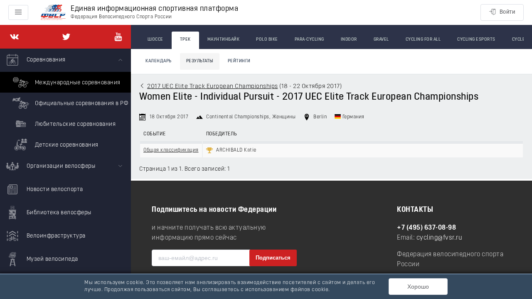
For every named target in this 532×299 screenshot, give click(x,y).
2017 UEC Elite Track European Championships (212, 86)
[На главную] (53, 13)
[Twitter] (66, 36)
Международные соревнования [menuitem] (77, 83)
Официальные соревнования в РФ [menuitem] (80, 103)
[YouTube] (118, 36)
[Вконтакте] (14, 36)
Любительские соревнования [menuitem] (74, 124)
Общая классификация (171, 150)
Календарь (158, 61)
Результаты (199, 61)
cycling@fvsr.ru (439, 238)
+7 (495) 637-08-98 (426, 228)
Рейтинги (239, 61)
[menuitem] (65, 102)
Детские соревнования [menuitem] (66, 145)
